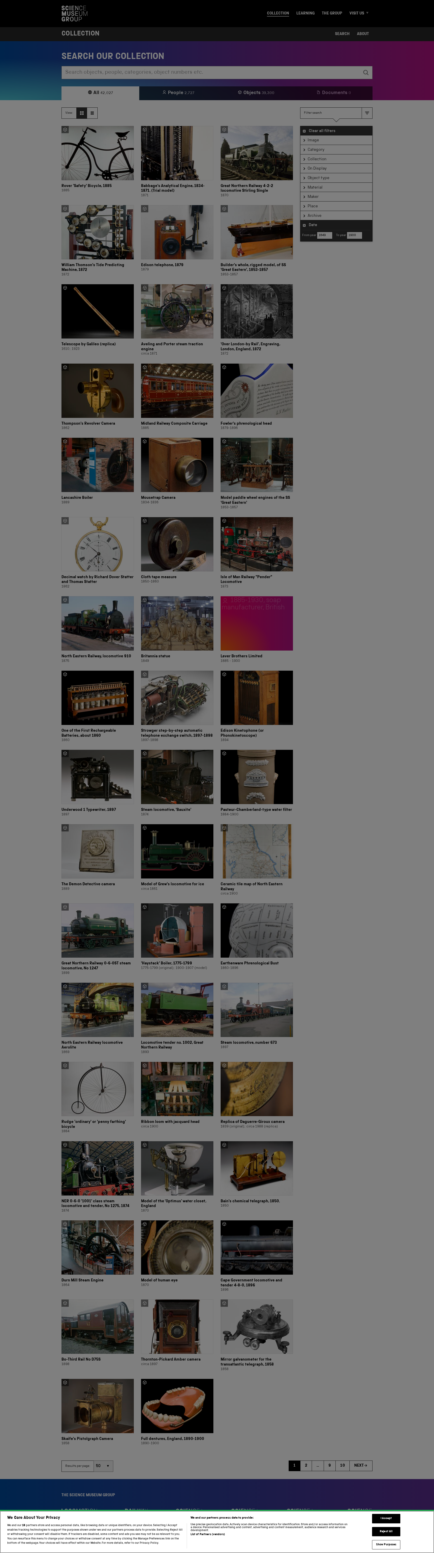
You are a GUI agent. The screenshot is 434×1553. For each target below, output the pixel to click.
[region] (217, 1532)
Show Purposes (386, 1544)
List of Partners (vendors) (208, 1534)
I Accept (386, 1518)
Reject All (386, 1531)
